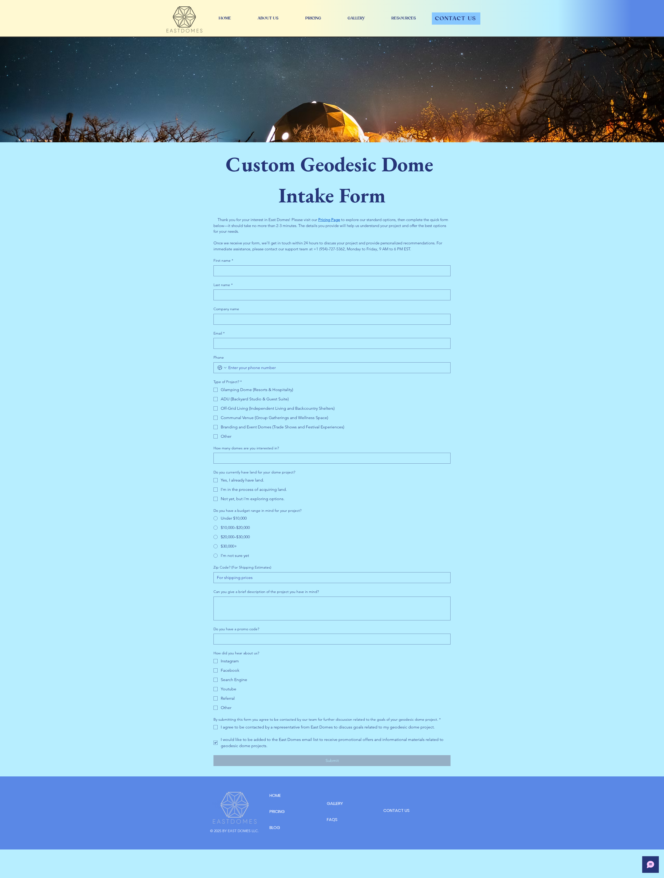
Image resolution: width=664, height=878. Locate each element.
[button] (403, 18)
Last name (223, 284)
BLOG (274, 828)
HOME (275, 795)
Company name (226, 309)
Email (219, 333)
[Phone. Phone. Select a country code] (222, 368)
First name (223, 260)
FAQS (332, 820)
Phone (218, 357)
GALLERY (335, 803)
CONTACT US (396, 810)
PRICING (277, 812)
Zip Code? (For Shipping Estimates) (242, 567)
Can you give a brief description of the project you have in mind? (266, 591)
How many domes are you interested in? (246, 448)
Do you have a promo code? (236, 629)
